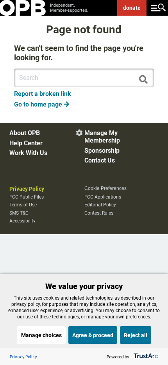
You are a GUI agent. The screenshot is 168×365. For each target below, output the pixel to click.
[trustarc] (145, 357)
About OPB (24, 133)
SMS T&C (19, 213)
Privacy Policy (26, 189)
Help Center (26, 143)
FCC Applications (102, 197)
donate (132, 8)
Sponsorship (102, 150)
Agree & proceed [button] (92, 335)
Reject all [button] (135, 335)
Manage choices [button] (41, 335)
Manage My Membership (102, 136)
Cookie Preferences (105, 188)
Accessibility (22, 221)
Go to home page (41, 104)
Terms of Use (23, 205)
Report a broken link (42, 94)
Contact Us (99, 160)
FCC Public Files (26, 197)
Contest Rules (98, 213)
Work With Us (28, 153)
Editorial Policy (100, 205)
